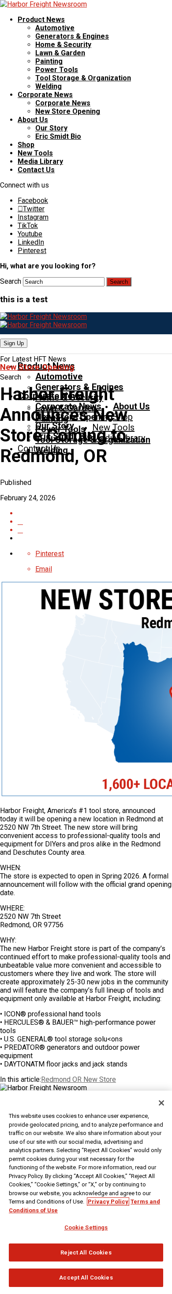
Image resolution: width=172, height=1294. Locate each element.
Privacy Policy (108, 1201)
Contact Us (36, 170)
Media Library (40, 161)
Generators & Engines (72, 36)
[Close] (161, 1103)
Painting (49, 61)
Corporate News (45, 94)
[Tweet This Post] (95, 521)
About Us (33, 120)
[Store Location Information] (95, 530)
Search (10, 281)
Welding (48, 86)
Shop (26, 145)
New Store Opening (67, 111)
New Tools (35, 153)
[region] (86, 1192)
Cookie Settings (86, 1227)
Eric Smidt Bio (58, 136)
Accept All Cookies (85, 1277)
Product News (41, 19)
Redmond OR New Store (78, 1079)
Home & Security (63, 44)
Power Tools (56, 69)
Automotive (55, 28)
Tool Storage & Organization (83, 78)
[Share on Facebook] (95, 513)
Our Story (51, 128)
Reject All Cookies (85, 1252)
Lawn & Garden (60, 53)
